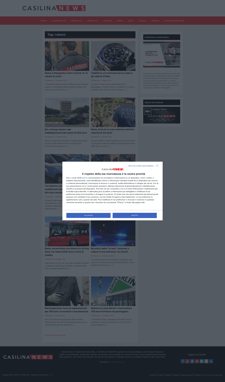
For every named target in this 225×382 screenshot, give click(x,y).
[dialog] (112, 191)
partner (85, 178)
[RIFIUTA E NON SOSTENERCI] (158, 166)
